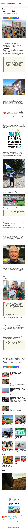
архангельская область (6, 362)
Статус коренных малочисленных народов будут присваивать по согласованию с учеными (16, 380)
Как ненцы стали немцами (6, 449)
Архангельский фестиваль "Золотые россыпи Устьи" (6, 465)
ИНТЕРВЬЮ (15, 515)
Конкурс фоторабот (12, 8)
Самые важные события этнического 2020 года (18, 437)
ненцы (16, 362)
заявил (7, 337)
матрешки (4, 112)
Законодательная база (18, 517)
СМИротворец (7, 8)
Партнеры (14, 518)
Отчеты (16, 518)
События (4, 463)
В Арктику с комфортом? (6, 436)
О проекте (9, 517)
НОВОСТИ (16, 516)
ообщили (16, 325)
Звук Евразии (3, 9)
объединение (20, 362)
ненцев (12, 60)
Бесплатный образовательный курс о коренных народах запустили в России (17, 398)
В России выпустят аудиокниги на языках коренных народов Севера (16, 406)
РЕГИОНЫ (12, 515)
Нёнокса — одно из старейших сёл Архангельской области (17, 462)
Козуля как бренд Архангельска (20, 423)
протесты (5, 363)
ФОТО (9, 516)
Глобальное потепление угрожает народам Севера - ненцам (13, 491)
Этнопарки (18, 8)
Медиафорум (15, 8)
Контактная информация (13, 517)
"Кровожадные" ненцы (18, 449)
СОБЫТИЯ (18, 515)
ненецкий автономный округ (12, 362)
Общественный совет (10, 518)
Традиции (23, 460)
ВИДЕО (14, 516)
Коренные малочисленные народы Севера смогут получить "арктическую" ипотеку (17, 389)
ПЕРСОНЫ (21, 515)
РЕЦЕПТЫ (11, 516)
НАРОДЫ (9, 515)
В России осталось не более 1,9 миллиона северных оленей (16, 373)
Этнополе (4, 448)
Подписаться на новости (4, 519)
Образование (21, 8)
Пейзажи (17, 460)
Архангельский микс (5, 423)
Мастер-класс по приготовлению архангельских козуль (23, 462)
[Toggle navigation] (3, 7)
